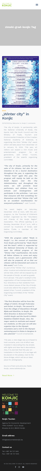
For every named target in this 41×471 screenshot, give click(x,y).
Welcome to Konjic (19, 123)
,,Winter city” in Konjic (15, 116)
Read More (7, 375)
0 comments (30, 123)
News (4, 110)
